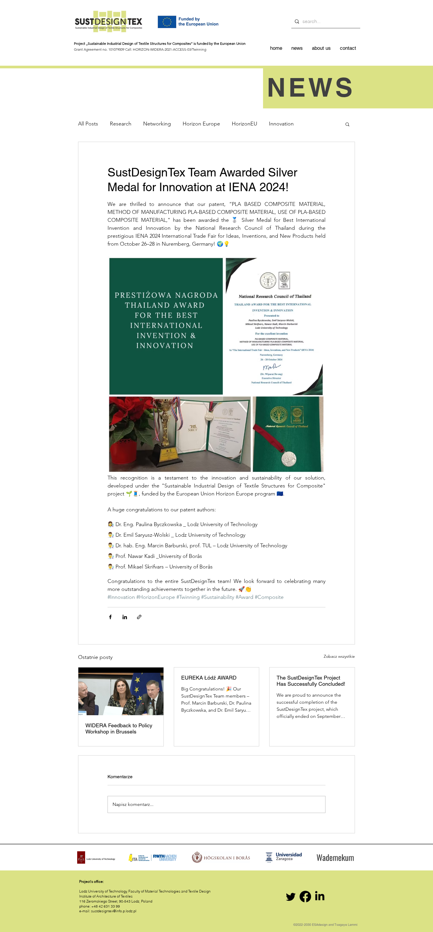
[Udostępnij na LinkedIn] (125, 617)
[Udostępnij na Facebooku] (110, 617)
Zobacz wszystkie (339, 656)
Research (120, 123)
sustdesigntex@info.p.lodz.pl (113, 911)
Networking (157, 123)
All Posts (88, 123)
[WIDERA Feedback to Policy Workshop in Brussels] (120, 691)
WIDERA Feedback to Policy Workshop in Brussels (118, 728)
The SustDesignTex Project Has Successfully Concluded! (311, 681)
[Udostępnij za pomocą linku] (139, 617)
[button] (347, 124)
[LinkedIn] (319, 896)
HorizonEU (244, 123)
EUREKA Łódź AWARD (209, 678)
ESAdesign (320, 925)
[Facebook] (305, 896)
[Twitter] (291, 896)
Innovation (281, 123)
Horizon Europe (201, 123)
